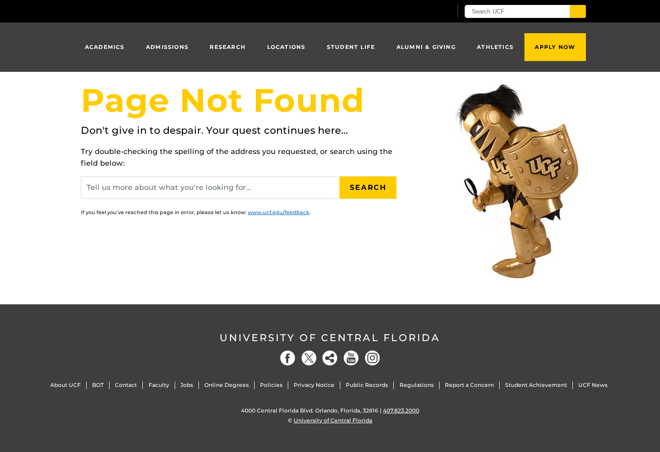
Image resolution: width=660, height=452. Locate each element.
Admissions (167, 47)
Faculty (159, 385)
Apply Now (555, 47)
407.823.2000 (401, 410)
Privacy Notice (314, 385)
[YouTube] (351, 358)
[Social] (330, 358)
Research (228, 47)
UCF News (592, 385)
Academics (105, 47)
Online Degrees (226, 385)
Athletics (495, 47)
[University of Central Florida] (146, 11)
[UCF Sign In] (423, 11)
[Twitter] (309, 358)
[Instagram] (372, 358)
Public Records (367, 385)
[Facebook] (287, 358)
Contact (126, 385)
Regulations (417, 385)
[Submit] (578, 11)
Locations (286, 47)
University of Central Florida (330, 338)
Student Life (351, 47)
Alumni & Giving (426, 47)
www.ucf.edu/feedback (278, 212)
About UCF (65, 385)
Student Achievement (536, 385)
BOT (98, 385)
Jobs (186, 385)
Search (368, 187)
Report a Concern (469, 385)
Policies (271, 385)
